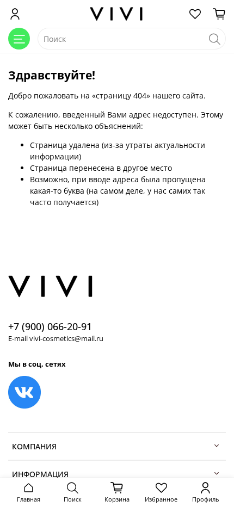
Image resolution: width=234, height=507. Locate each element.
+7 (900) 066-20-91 (50, 326)
